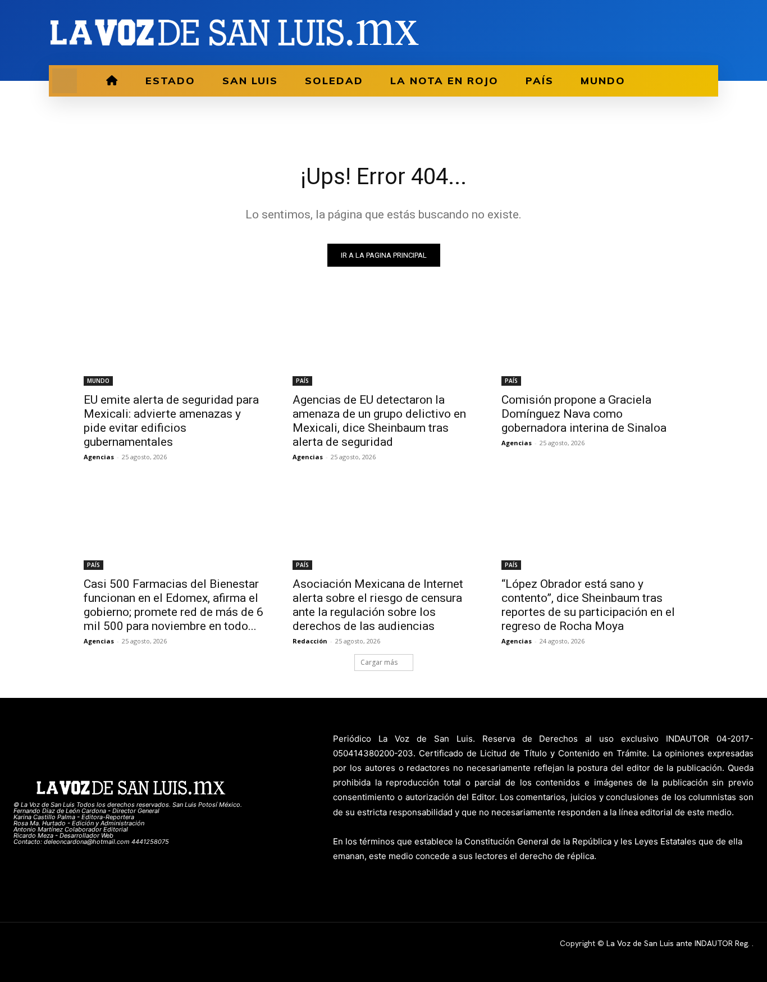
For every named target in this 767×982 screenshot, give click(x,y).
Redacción (310, 641)
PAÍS (302, 381)
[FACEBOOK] (673, 32)
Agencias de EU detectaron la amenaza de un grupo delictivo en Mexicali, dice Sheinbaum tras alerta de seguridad (379, 421)
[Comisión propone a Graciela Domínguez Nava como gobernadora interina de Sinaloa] (592, 340)
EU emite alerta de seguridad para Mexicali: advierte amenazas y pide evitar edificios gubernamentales (171, 421)
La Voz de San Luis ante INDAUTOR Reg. (679, 943)
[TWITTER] (692, 32)
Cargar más (379, 662)
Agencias (99, 457)
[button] (64, 80)
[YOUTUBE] (711, 32)
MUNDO (98, 381)
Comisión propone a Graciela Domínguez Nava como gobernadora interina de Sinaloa (583, 414)
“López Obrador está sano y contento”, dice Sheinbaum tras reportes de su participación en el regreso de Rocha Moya (588, 605)
